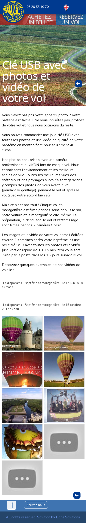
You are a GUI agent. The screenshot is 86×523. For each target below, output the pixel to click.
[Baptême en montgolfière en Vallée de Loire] (22, 441)
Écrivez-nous (36, 505)
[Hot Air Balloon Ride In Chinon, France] (22, 369)
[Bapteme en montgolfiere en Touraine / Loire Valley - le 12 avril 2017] (64, 369)
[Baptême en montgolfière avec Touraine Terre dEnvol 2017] (22, 333)
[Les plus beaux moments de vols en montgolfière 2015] (64, 405)
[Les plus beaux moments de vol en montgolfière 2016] (64, 333)
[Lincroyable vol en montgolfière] (22, 477)
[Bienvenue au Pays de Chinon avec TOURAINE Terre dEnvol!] (64, 441)
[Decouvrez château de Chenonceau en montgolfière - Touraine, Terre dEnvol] (22, 405)
